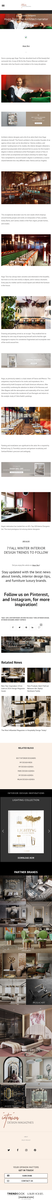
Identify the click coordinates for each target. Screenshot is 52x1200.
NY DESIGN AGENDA (26, 775)
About (26, 1137)
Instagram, (21, 599)
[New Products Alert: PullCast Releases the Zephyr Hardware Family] (39, 675)
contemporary (14, 618)
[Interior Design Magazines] (26, 5)
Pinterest (39, 594)
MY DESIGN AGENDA (26, 767)
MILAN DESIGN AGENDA (26, 779)
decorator (25, 618)
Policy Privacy (26, 1140)
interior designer (7, 620)
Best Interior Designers (26, 15)
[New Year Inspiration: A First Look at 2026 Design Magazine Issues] (13, 675)
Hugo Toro (33, 618)
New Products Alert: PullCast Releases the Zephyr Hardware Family (38, 688)
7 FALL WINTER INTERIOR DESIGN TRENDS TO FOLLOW (26, 550)
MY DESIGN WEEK (26, 762)
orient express (20, 620)
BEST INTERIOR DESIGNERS (26, 758)
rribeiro (35, 23)
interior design (43, 618)
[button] (49, 831)
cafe (7, 618)
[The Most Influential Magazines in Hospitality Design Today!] (26, 711)
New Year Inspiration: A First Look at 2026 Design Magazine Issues (13, 688)
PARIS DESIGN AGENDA (26, 771)
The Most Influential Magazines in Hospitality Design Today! (23, 730)
